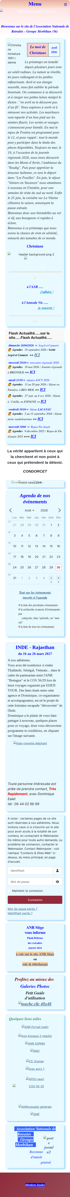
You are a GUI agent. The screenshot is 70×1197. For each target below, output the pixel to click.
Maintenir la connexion (27, 890)
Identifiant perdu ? (20, 913)
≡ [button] (65, 3)
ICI (37, 354)
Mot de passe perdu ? (22, 909)
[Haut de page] (63, 1190)
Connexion (35, 900)
